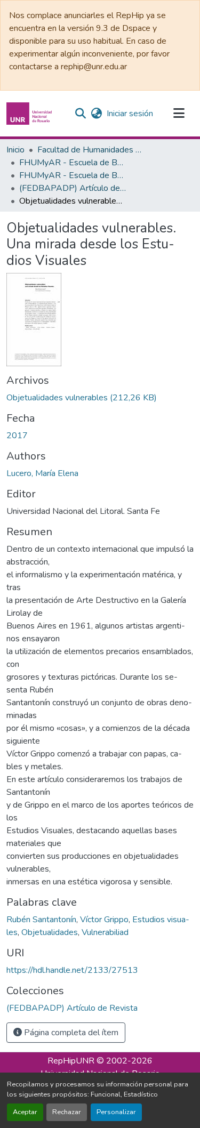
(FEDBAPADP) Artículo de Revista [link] (72, 188)
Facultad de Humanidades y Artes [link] (90, 150)
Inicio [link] (15, 150)
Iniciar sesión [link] (130, 113)
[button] (30, 113)
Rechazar (66, 1112)
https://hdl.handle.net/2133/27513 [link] (72, 970)
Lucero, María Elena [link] (42, 473)
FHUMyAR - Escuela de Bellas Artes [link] (72, 162)
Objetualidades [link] (49, 932)
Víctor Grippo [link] (104, 919)
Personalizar (116, 1112)
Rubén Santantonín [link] (41, 919)
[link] (100, 397)
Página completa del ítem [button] (70, 1032)
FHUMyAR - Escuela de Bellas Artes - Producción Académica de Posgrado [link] (72, 175)
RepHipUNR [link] (70, 1061)
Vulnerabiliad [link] (105, 932)
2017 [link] (17, 435)
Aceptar (25, 1112)
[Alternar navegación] (179, 113)
